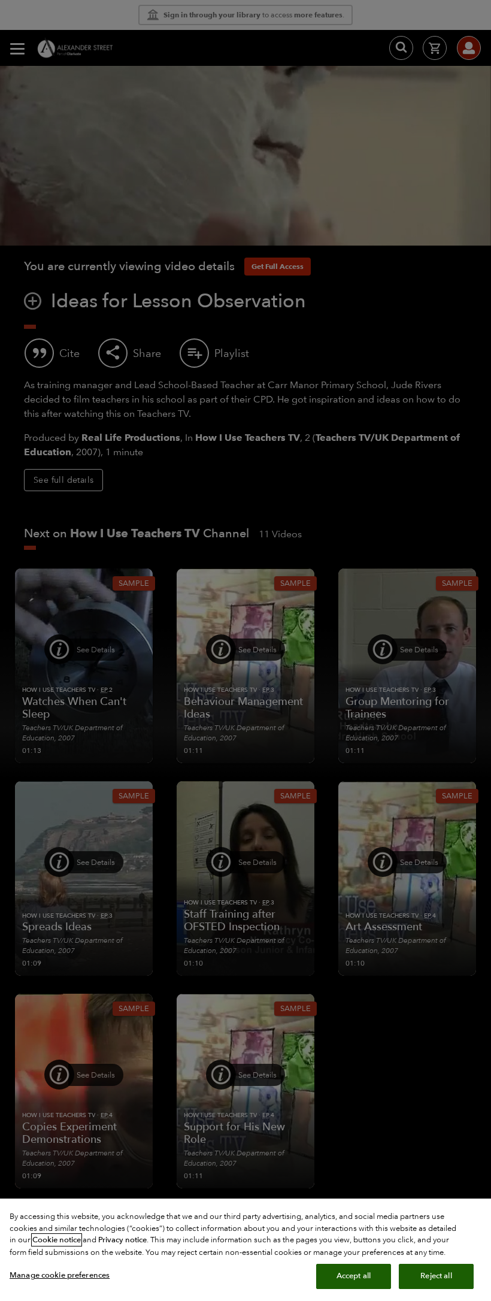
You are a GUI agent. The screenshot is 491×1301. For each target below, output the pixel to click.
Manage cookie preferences (60, 1275)
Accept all (354, 1275)
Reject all (435, 1275)
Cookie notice (56, 1240)
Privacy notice (122, 1240)
